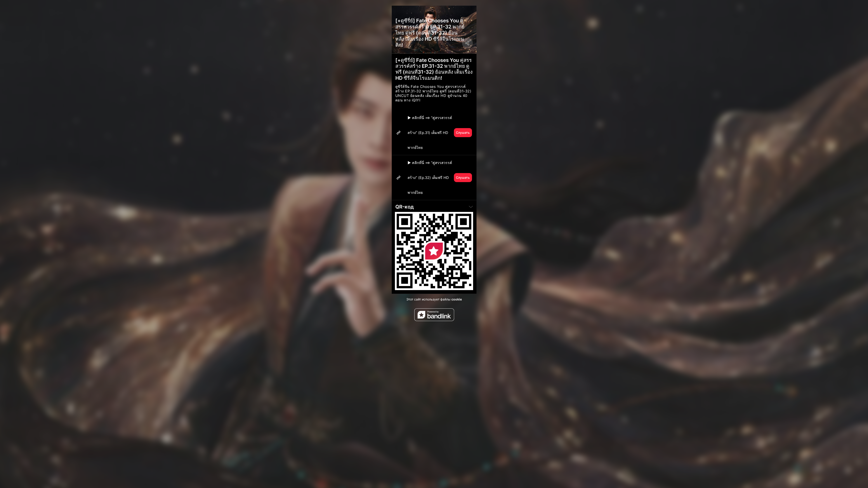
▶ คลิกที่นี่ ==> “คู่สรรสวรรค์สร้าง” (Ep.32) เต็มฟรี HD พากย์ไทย (439, 177)
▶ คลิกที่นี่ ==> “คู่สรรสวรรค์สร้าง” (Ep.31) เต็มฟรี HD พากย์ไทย (439, 132)
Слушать (463, 132)
